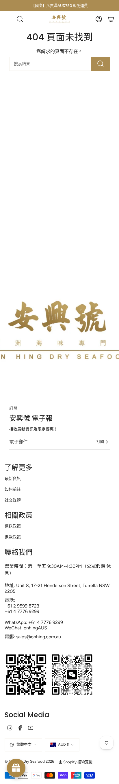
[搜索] (100, 64)
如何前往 (13, 489)
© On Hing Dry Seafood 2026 (29, 761)
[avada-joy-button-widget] (16, 768)
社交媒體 (13, 500)
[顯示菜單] (7, 19)
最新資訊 (13, 478)
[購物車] (111, 19)
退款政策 (13, 537)
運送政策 (13, 526)
